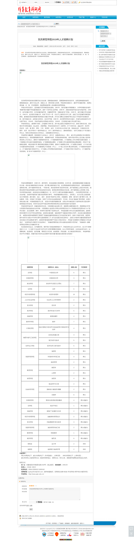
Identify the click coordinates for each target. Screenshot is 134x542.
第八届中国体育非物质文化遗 (107, 54)
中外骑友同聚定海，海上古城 (107, 68)
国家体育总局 (46, 531)
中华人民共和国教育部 (86, 531)
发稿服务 (67, 523)
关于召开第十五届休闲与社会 (107, 50)
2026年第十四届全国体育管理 (107, 52)
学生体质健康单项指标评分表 (107, 61)
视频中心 (93, 17)
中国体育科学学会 (55, 531)
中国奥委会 (75, 531)
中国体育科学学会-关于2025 (106, 66)
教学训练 (47, 17)
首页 (24, 17)
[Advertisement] (79, 10)
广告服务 (61, 523)
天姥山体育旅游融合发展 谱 (106, 71)
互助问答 (105, 17)
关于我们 (48, 523)
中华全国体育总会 (66, 531)
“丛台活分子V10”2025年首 (106, 59)
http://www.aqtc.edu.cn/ (36, 474)
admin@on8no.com (88, 528)
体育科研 (70, 17)
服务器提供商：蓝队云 (77, 523)
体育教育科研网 (30, 26)
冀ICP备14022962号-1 (72, 528)
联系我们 (54, 523)
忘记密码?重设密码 (86, 2)
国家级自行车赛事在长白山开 (107, 57)
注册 (31, 505)
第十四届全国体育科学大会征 (107, 64)
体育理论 (58, 17)
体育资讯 (35, 17)
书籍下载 (81, 17)
